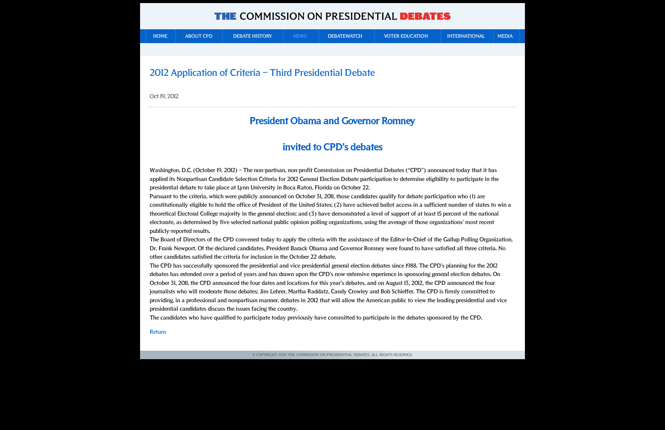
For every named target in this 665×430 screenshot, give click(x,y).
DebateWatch (345, 36)
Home (160, 36)
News (300, 36)
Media (505, 36)
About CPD (198, 36)
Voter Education (406, 36)
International (466, 36)
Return (158, 332)
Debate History (252, 36)
